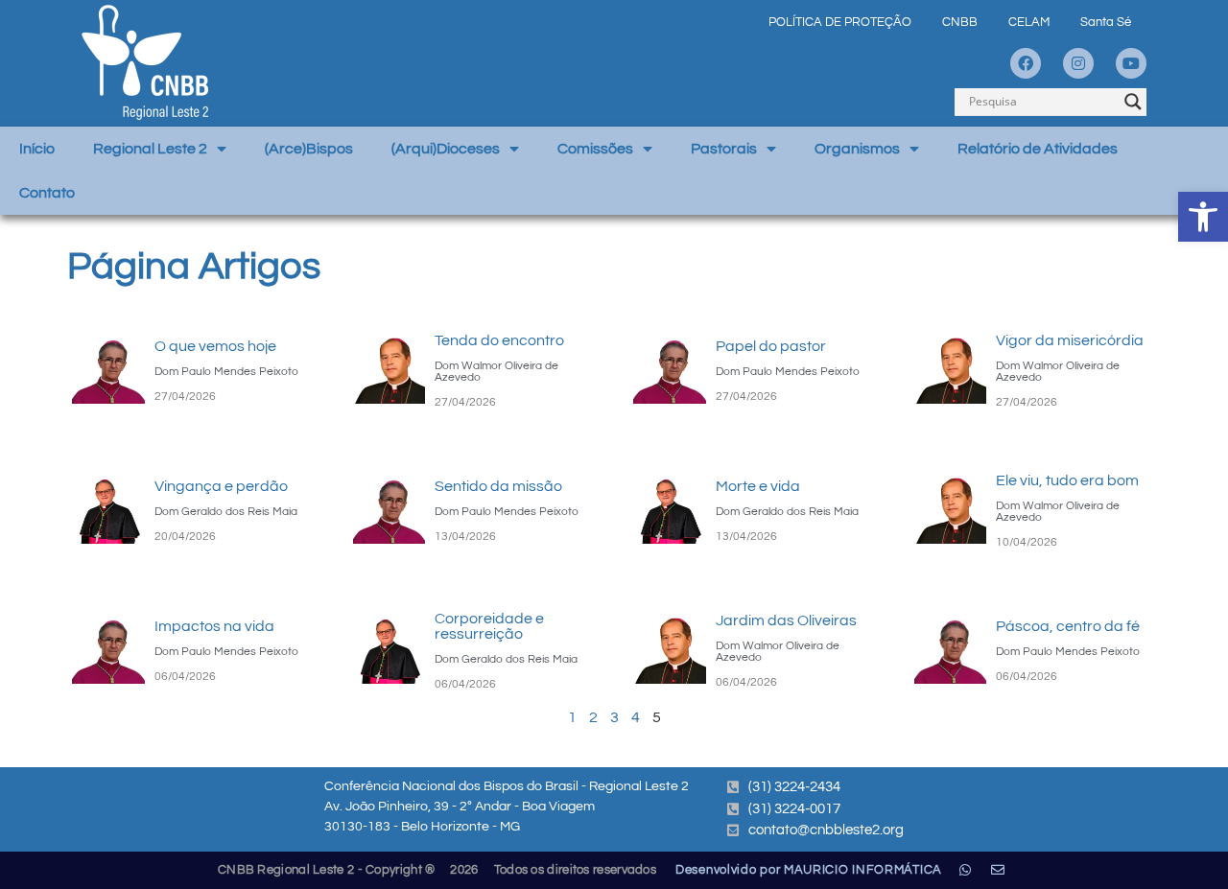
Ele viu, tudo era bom (1067, 480)
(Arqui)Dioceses (445, 148)
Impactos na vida (214, 626)
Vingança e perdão (221, 486)
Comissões (595, 148)
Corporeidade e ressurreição (489, 626)
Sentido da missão (498, 486)
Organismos (857, 148)
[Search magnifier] (1133, 101)
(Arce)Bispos (309, 148)
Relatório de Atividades (1037, 148)
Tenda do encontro (499, 340)
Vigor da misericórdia (1070, 340)
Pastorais (724, 148)
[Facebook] (1025, 63)
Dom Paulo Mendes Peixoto (226, 371)
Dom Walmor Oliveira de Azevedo (496, 372)
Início (37, 148)
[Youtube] (1131, 63)
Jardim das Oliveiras (786, 620)
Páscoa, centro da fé (1068, 626)
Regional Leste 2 (150, 148)
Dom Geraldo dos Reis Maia (225, 511)
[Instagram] (1078, 63)
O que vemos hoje (215, 346)
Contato (47, 192)
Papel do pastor (771, 346)
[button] (1203, 217)
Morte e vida (758, 486)
